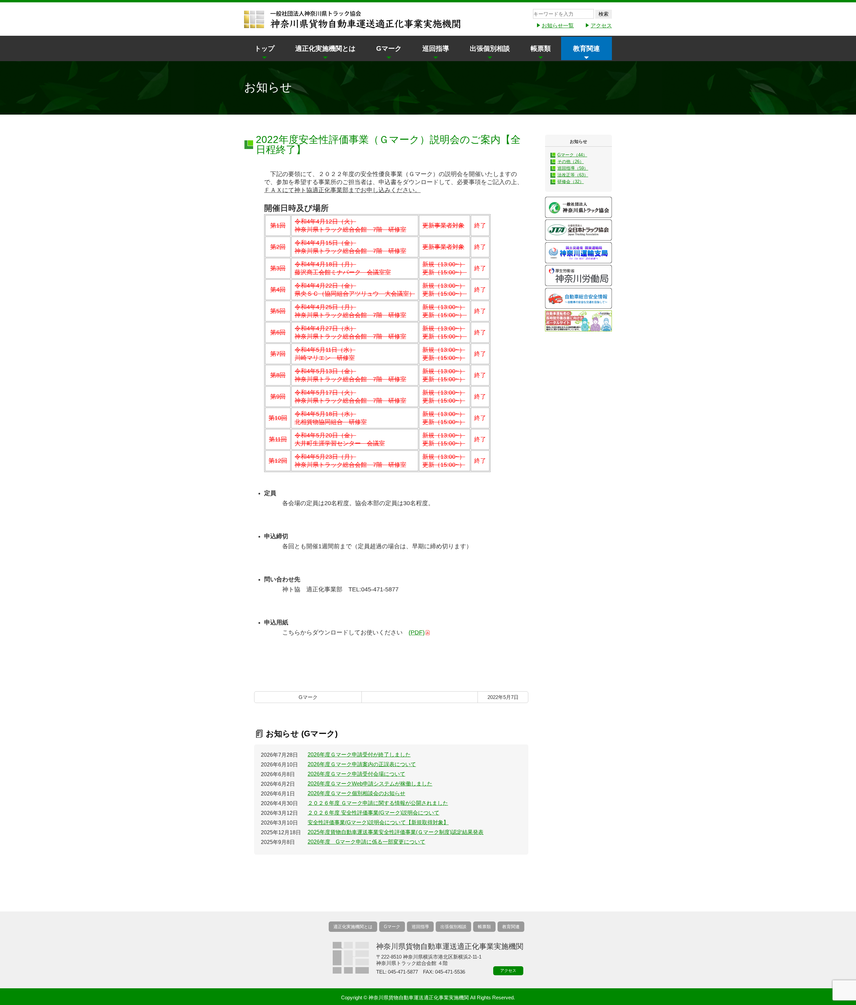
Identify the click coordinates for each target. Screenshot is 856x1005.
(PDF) (417, 632)
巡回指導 (435, 48)
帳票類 (541, 48)
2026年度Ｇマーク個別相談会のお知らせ (356, 793)
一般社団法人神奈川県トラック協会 (578, 207)
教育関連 (586, 48)
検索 (604, 14)
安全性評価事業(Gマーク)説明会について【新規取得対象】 (378, 822)
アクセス (601, 25)
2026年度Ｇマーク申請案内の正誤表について (362, 764)
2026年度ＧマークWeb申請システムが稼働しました (370, 783)
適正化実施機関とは (325, 48)
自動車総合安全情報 (578, 298)
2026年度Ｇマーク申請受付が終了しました (359, 754)
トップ (264, 48)
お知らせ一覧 (558, 25)
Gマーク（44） (572, 154)
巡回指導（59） (572, 168)
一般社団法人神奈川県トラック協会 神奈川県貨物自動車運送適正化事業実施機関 (352, 20)
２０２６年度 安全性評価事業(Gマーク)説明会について (373, 813)
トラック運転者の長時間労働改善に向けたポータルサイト (578, 320)
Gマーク (389, 48)
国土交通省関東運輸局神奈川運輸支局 (578, 252)
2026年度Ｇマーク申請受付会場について (356, 774)
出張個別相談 (490, 48)
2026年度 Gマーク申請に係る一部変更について (366, 842)
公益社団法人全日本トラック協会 (578, 230)
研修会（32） (570, 181)
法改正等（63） (572, 174)
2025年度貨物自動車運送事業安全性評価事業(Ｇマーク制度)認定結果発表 (396, 832)
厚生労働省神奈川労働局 (578, 275)
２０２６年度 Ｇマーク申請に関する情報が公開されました (378, 803)
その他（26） (570, 161)
